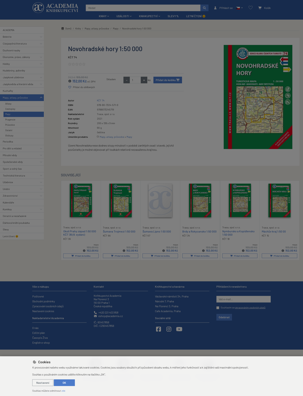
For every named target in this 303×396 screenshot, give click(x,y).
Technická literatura (14, 175)
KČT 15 (265, 235)
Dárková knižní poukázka (16, 222)
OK (64, 382)
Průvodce (10, 124)
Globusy (9, 135)
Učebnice (8, 182)
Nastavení (42, 382)
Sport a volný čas (12, 168)
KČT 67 (146, 235)
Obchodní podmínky (43, 301)
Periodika (8, 141)
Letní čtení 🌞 (196, 16)
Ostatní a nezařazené (14, 215)
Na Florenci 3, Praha (166, 306)
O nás (35, 327)
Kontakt (99, 286)
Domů (68, 28)
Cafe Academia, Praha (168, 311)
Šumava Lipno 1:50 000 (157, 231)
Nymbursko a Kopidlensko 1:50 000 (238, 233)
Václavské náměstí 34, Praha (171, 296)
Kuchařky (8, 90)
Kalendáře (8, 202)
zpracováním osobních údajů (250, 307)
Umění (6, 188)
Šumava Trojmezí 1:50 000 (119, 231)
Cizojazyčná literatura (15, 43)
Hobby (6, 63)
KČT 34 (186, 235)
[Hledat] (204, 8)
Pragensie (10, 119)
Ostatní (8, 130)
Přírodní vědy (10, 155)
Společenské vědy (13, 161)
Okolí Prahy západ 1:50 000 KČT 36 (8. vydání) (79, 233)
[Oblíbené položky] (250, 8)
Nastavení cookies (43, 311)
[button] (239, 7)
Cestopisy (10, 108)
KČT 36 (67, 238)
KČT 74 (72, 57)
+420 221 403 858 (108, 312)
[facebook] (158, 328)
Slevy (6, 229)
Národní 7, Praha (164, 301)
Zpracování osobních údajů (48, 306)
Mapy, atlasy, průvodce (15, 97)
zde (63, 390)
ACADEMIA (8, 30)
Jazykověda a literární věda (18, 84)
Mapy (7, 114)
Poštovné (38, 296)
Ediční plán (38, 332)
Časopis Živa (40, 337)
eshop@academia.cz (110, 316)
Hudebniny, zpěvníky (14, 70)
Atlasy (8, 103)
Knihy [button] (102, 16)
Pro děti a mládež (12, 148)
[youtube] (179, 328)
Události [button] (122, 16)
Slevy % (173, 16)
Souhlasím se (243, 307)
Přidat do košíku (166, 80)
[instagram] (168, 328)
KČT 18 (226, 238)
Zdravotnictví (10, 195)
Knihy (78, 28)
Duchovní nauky (11, 50)
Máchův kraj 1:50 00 (274, 231)
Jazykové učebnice (13, 77)
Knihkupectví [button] (148, 16)
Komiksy (7, 209)
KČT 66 (107, 235)
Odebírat (224, 317)
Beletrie (7, 36)
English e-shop (41, 342)
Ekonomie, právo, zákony (16, 56)
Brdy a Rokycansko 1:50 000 (199, 231)
